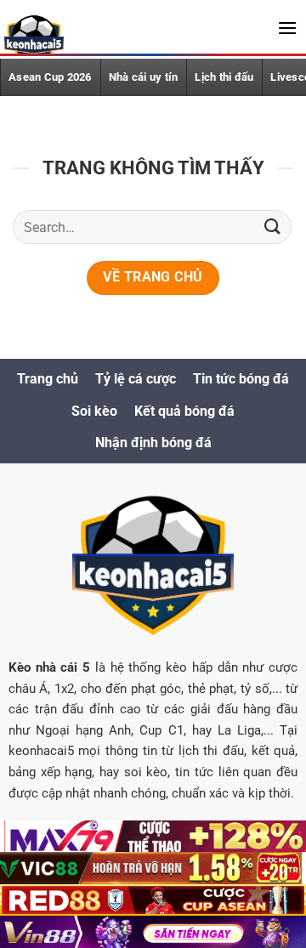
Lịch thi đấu (224, 77)
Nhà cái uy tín (143, 77)
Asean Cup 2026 (50, 77)
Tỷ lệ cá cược (135, 379)
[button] (287, 27)
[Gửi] (273, 227)
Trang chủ (47, 379)
